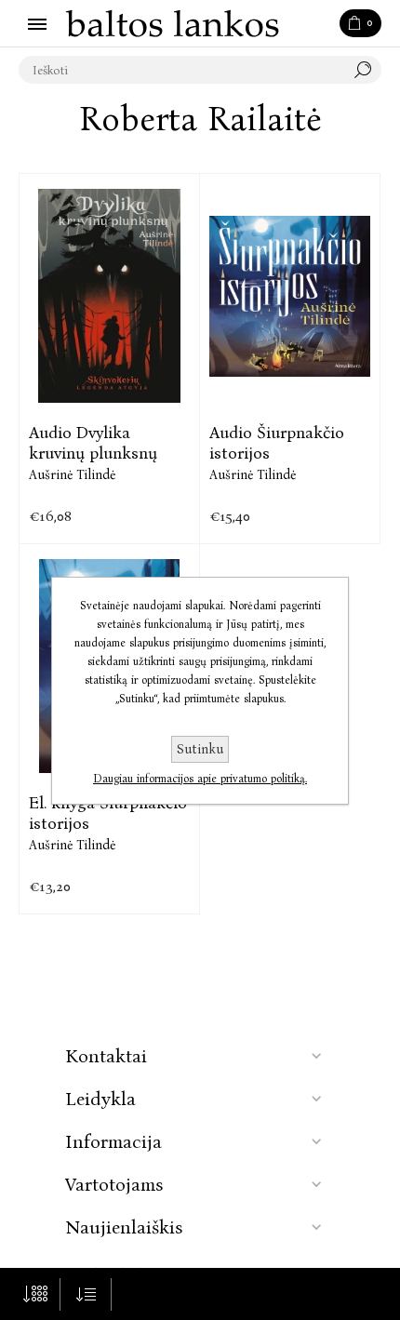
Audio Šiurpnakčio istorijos (276, 442)
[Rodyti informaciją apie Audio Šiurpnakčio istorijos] (289, 295)
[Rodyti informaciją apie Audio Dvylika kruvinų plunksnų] (109, 295)
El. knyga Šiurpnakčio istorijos (108, 813)
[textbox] (181, 70)
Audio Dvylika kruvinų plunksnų (93, 442)
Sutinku (200, 749)
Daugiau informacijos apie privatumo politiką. (200, 778)
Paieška (367, 70)
